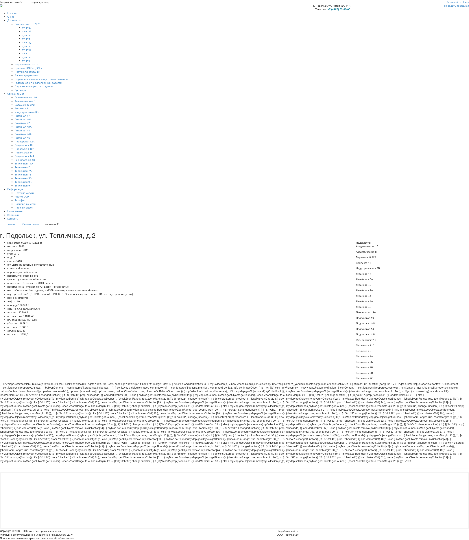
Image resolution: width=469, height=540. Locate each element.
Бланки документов (26, 75)
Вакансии (13, 215)
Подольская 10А (24, 149)
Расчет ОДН (22, 196)
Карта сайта (454, 2)
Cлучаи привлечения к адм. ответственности (42, 79)
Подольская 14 (24, 152)
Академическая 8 (25, 101)
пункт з (26, 53)
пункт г (26, 38)
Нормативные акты (26, 64)
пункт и (26, 57)
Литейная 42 (22, 123)
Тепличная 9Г (23, 185)
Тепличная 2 (22, 167)
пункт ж (26, 49)
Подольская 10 (24, 145)
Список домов (15, 93)
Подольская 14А (24, 156)
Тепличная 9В (23, 182)
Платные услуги (24, 193)
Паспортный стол (25, 204)
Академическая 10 (26, 97)
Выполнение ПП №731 (28, 24)
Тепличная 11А (24, 163)
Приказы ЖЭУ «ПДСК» (28, 68)
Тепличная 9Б (23, 178)
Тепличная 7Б (23, 174)
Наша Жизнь (15, 211)
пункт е (26, 46)
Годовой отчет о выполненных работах (38, 82)
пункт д (26, 42)
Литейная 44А (23, 134)
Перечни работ (24, 207)
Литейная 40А (23, 119)
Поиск (465, 2)
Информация (15, 189)
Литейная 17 (22, 115)
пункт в (26, 35)
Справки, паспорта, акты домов (34, 86)
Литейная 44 (22, 130)
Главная (12, 13)
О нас (10, 16)
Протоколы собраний (27, 71)
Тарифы (20, 200)
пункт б (26, 31)
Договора (20, 90)
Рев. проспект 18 (25, 160)
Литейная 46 (22, 137)
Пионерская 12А (24, 141)
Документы (14, 20)
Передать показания (456, 5)
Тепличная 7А (23, 171)
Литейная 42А (23, 126)
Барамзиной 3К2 (25, 104)
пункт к (26, 60)
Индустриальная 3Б (26, 112)
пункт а (26, 27)
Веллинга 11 (22, 108)
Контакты (12, 218)
